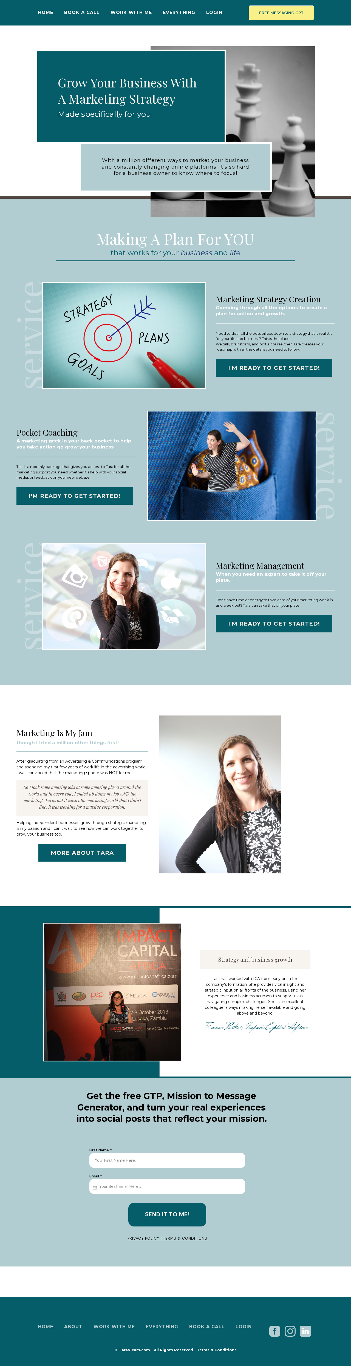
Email (95, 1176)
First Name (100, 1150)
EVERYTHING (179, 12)
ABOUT (73, 1326)
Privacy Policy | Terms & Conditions (167, 1238)
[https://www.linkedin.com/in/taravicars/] (305, 1331)
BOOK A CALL (82, 12)
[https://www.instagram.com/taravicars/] (290, 1330)
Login (214, 12)
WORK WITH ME (131, 12)
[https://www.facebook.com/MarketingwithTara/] (275, 1331)
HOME (45, 12)
